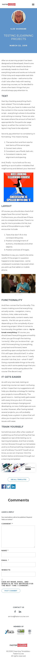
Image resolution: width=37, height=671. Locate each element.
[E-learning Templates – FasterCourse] (8, 4)
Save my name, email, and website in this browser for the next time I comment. (17, 583)
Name (4, 551)
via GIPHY (19, 295)
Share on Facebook (3, 486)
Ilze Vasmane (18, 29)
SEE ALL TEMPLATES (18, 479)
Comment (7, 524)
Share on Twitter (8, 486)
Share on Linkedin (13, 486)
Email (5, 560)
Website (5, 570)
